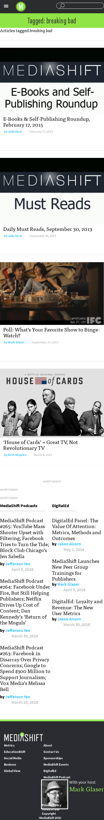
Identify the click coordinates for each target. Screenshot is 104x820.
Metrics (9, 745)
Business (10, 764)
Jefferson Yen (17, 564)
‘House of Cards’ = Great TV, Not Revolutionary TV (40, 444)
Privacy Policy (51, 805)
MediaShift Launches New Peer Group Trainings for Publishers (75, 569)
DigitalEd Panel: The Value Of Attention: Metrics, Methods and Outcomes (76, 529)
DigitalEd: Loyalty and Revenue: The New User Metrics (77, 607)
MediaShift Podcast (56, 777)
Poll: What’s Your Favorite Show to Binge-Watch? (51, 332)
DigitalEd (49, 771)
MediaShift (23, 736)
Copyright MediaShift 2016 (50, 816)
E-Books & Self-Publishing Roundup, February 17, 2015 (46, 121)
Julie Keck (15, 132)
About (47, 745)
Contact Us (51, 752)
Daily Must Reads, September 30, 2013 (47, 228)
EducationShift (14, 752)
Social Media (12, 758)
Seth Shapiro (17, 455)
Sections (6, 6)
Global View (12, 771)
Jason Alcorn (69, 544)
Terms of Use (50, 809)
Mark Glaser (16, 342)
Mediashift (20, 6)
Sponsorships (53, 758)
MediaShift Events (56, 764)
